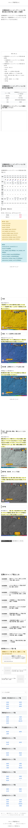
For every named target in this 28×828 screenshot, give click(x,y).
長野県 (20, 731)
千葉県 (20, 716)
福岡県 (7, 799)
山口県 (20, 778)
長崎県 (7, 803)
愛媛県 (20, 788)
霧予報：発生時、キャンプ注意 (11, 79)
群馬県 (7, 720)
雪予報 (6, 81)
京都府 (7, 765)
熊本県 (7, 805)
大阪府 (7, 767)
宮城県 (7, 708)
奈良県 (20, 765)
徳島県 (7, 788)
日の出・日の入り (9, 67)
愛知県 (20, 752)
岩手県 (7, 706)
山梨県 (7, 733)
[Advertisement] (14, 36)
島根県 (7, 778)
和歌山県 (20, 767)
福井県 (20, 742)
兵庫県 (20, 763)
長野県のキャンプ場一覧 (7, 540)
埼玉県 (7, 722)
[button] (25, 692)
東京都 (20, 718)
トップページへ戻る (7, 823)
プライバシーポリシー (20, 823)
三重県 (20, 754)
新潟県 (7, 731)
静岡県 (7, 754)
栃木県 (7, 718)
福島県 (20, 706)
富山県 (7, 742)
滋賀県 (7, 763)
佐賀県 (7, 801)
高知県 (20, 791)
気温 (6, 69)
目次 (12, 53)
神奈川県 (20, 720)
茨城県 (7, 716)
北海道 (7, 702)
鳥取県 (7, 776)
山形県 (20, 704)
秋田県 (20, 702)
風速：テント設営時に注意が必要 (12, 71)
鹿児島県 (20, 803)
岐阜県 (7, 752)
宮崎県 (20, 801)
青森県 (7, 704)
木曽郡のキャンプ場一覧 (18, 540)
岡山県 (7, 780)
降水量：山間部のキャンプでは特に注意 (13, 73)
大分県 (20, 799)
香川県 (7, 791)
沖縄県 (20, 805)
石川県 (7, 744)
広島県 (20, 776)
